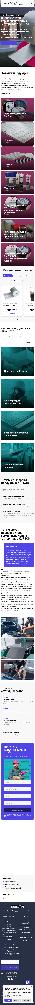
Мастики (9, 926)
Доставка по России (26, 919)
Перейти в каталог (9, 43)
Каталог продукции (9, 917)
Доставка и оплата (26, 937)
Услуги (26, 917)
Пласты (9, 922)
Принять (8, 1000)
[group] (11, 301)
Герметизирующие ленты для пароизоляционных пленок (9, 938)
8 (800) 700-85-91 (16, 3)
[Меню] (25, 3)
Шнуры (9, 924)
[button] (3, 57)
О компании (26, 932)
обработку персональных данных (20, 988)
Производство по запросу (26, 929)
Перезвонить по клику (10, 967)
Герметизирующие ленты (9, 919)
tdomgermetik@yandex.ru (12, 884)
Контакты (26, 940)
